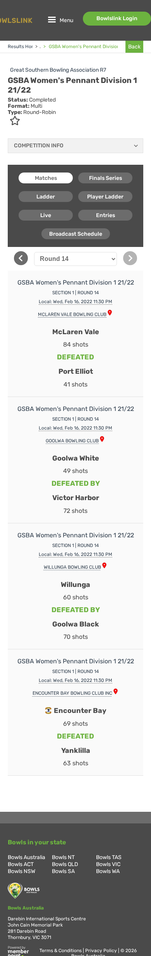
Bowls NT (63, 857)
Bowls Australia (26, 857)
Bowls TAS (109, 857)
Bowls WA (108, 871)
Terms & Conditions (61, 950)
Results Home (23, 46)
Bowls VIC (108, 864)
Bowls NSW (21, 871)
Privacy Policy (101, 950)
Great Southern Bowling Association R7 (58, 70)
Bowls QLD (65, 864)
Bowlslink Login (116, 18)
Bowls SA (63, 871)
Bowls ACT (21, 864)
